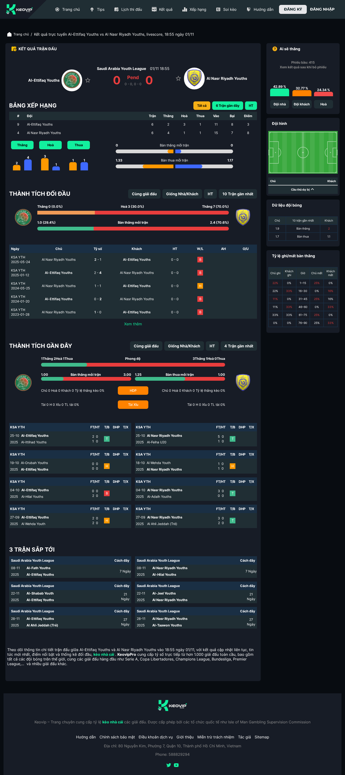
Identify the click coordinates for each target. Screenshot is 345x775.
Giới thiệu (185, 737)
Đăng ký (293, 9)
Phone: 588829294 (172, 754)
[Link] (19, 9)
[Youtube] (176, 765)
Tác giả (244, 737)
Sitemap (262, 737)
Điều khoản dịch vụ (156, 737)
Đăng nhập (322, 9)
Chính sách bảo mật (117, 737)
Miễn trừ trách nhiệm (215, 737)
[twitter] (169, 765)
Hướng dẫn (86, 737)
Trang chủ (21, 34)
